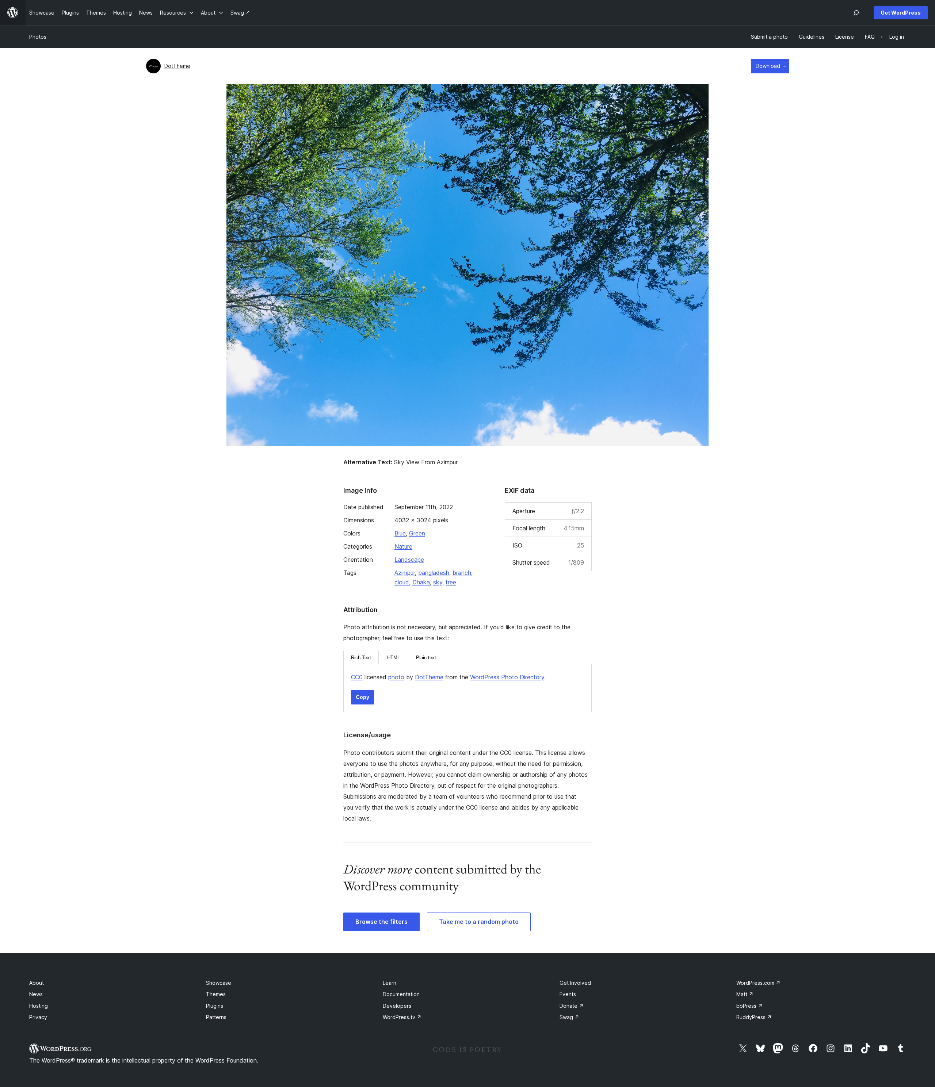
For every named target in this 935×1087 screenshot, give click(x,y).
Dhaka (421, 582)
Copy (362, 697)
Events (568, 994)
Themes (216, 994)
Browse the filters (381, 921)
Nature (403, 546)
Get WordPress (901, 12)
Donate (572, 1006)
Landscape (409, 559)
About (36, 983)
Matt (744, 994)
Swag (569, 1017)
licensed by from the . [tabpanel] (448, 677)
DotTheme (177, 66)
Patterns (216, 1017)
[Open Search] (856, 13)
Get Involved (575, 983)
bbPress (749, 1006)
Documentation (401, 994)
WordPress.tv (402, 1017)
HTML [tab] (393, 657)
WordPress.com (758, 983)
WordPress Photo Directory (507, 677)
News (36, 994)
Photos (37, 37)
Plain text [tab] (426, 657)
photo (396, 677)
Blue (400, 533)
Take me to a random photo (479, 921)
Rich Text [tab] (361, 657)
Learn (389, 983)
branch (462, 572)
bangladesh (433, 572)
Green (417, 533)
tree (451, 582)
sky (437, 582)
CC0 (357, 677)
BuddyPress (754, 1017)
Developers (397, 1006)
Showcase (218, 983)
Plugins (214, 1006)
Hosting (38, 1006)
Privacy (38, 1017)
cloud (401, 582)
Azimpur (404, 572)
